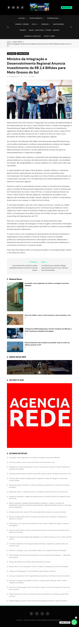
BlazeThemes (58, 620)
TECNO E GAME (49, 36)
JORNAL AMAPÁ (23, 53)
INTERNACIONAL (53, 18)
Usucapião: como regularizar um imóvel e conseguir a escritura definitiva (34, 458)
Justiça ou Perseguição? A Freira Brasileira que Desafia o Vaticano (32, 571)
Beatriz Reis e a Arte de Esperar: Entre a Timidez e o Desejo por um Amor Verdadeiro (38, 567)
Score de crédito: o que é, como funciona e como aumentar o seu (48, 315)
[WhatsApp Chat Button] (74, 622)
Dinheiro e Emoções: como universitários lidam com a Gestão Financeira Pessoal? (37, 550)
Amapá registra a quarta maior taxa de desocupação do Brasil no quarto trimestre (38, 601)
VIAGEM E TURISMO (22, 24)
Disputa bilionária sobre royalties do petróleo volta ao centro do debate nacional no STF (40, 474)
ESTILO (34, 24)
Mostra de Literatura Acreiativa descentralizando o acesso (29, 562)
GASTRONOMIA (58, 24)
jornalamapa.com (14, 76)
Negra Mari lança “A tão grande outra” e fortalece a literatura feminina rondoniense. (38, 492)
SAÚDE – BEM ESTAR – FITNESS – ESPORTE (44, 30)
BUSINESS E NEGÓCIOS (32, 36)
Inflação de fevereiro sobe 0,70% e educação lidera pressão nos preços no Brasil (37, 512)
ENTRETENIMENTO (36, 18)
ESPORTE (23, 30)
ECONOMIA (11, 53)
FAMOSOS (44, 24)
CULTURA (21, 18)
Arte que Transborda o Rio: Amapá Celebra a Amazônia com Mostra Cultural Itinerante (39, 576)
